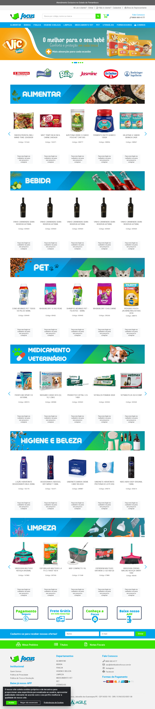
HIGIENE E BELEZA (63, 671)
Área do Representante (137, 8)
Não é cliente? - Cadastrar (110, 8)
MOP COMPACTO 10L (77, 568)
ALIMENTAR (61, 661)
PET (57, 681)
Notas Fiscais (97, 644)
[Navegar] (4, 45)
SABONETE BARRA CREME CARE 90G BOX (77, 483)
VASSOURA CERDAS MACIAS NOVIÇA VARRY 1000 (131, 570)
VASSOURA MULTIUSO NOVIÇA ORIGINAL (24, 569)
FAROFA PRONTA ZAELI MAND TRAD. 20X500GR (23, 136)
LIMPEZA (60, 674)
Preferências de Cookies (54, 703)
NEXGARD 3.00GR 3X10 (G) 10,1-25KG (50, 396)
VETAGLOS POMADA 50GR (104, 395)
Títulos (63, 644)
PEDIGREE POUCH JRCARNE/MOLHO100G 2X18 (131, 310)
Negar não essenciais (29, 703)
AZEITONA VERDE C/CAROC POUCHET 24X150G (77, 136)
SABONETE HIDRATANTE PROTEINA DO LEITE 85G (104, 483)
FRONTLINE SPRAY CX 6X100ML (24, 396)
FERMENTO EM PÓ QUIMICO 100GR (104, 136)
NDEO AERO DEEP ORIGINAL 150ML (131, 483)
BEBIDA (59, 664)
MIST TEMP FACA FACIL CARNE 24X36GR (50, 136)
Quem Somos (15, 671)
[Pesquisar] (98, 16)
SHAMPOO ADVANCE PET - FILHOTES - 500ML (77, 309)
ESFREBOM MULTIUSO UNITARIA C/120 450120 (104, 569)
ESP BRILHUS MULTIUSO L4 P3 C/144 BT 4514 (51, 569)
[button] (72, 62)
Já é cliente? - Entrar (84, 8)
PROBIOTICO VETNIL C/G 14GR (77, 396)
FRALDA (59, 668)
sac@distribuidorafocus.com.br (118, 665)
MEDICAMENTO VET (64, 678)
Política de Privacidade (19, 675)
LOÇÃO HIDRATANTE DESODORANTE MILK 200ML (23, 483)
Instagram (109, 668)
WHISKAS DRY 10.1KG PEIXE (50, 308)
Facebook (109, 672)
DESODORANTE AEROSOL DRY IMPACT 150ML (50, 483)
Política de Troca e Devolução (22, 678)
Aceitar (11, 703)
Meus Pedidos (30, 644)
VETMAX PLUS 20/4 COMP (131, 395)
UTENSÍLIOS (61, 685)
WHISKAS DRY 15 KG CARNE (104, 308)
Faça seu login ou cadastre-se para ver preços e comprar (23, 159)
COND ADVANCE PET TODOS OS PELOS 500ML (23, 309)
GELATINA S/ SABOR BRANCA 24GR (131, 136)
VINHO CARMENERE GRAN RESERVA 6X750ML (23, 223)
